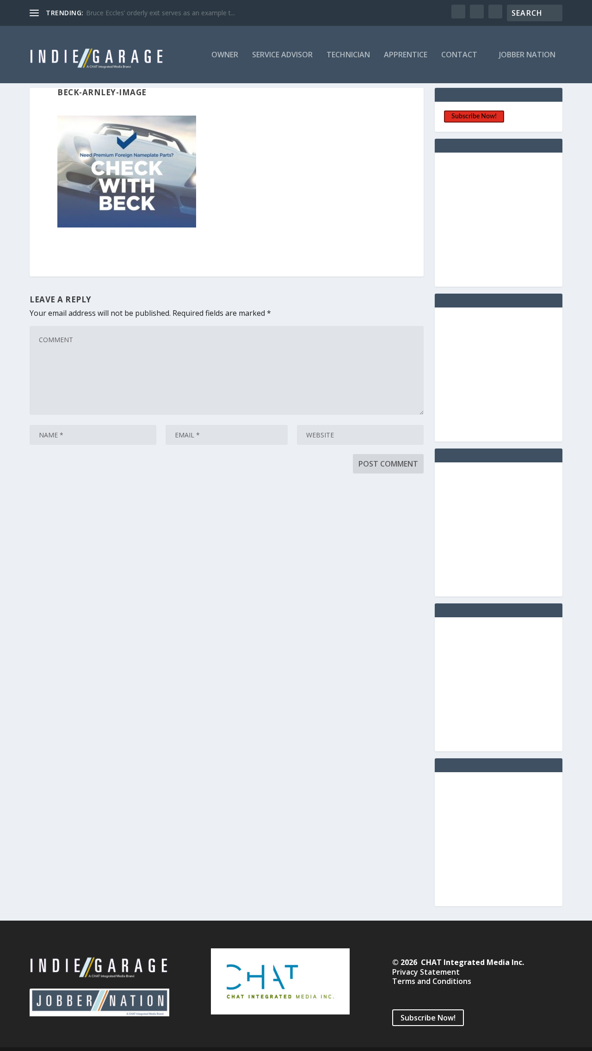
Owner (224, 55)
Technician (348, 55)
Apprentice (405, 55)
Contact (459, 55)
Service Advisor (282, 55)
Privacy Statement (426, 972)
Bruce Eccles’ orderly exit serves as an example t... (160, 12)
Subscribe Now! (474, 116)
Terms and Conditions (431, 981)
